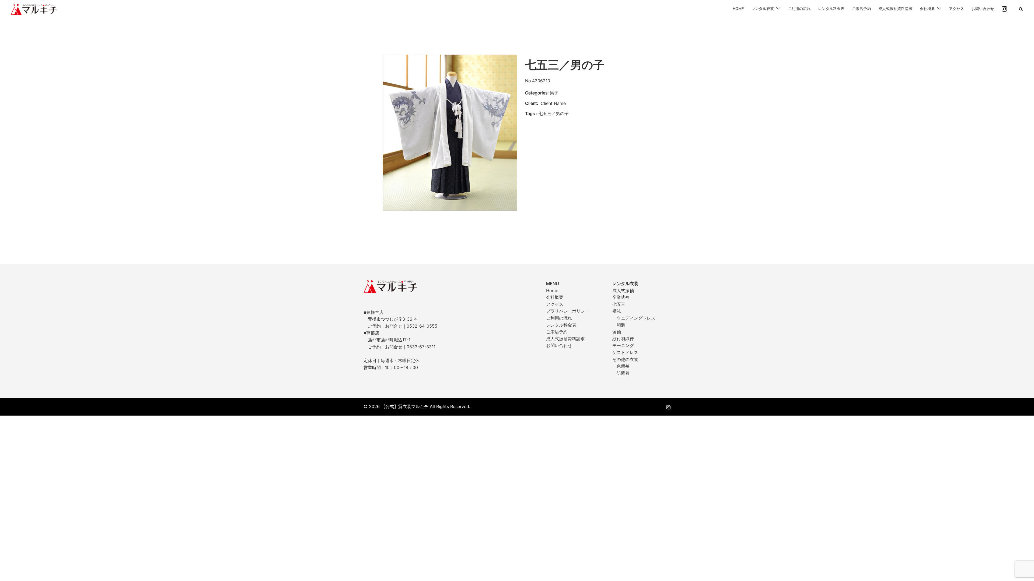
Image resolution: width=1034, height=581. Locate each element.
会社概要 (927, 8)
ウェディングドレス (636, 318)
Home (552, 290)
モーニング (623, 345)
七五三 (618, 304)
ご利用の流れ (799, 8)
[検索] (1021, 9)
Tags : (531, 113)
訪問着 (623, 373)
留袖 (616, 331)
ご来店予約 (861, 8)
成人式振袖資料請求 (895, 8)
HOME (738, 8)
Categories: (537, 92)
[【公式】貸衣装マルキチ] (34, 9)
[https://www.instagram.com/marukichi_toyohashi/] (668, 406)
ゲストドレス (625, 352)
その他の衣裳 (625, 359)
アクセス (956, 8)
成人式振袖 (623, 290)
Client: (531, 103)
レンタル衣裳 (762, 8)
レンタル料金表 (831, 8)
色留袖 (623, 366)
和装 (621, 325)
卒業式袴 (621, 297)
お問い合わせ (983, 8)
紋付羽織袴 (623, 338)
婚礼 (616, 311)
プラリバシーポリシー (567, 311)
